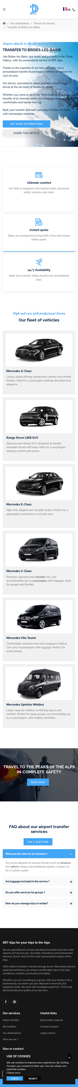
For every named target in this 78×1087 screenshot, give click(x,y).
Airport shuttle (11, 1019)
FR (68, 9)
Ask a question (37, 841)
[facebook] (6, 1002)
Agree (15, 1078)
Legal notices (47, 1032)
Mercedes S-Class (19, 371)
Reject (33, 1078)
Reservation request (51, 1019)
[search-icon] (73, 9)
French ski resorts (44, 23)
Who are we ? (10, 1039)
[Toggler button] (71, 853)
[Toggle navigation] (4, 9)
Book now (38, 782)
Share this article (26, 133)
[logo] (34, 9)
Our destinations (19, 23)
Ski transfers (9, 1026)
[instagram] (14, 1002)
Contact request (49, 1026)
